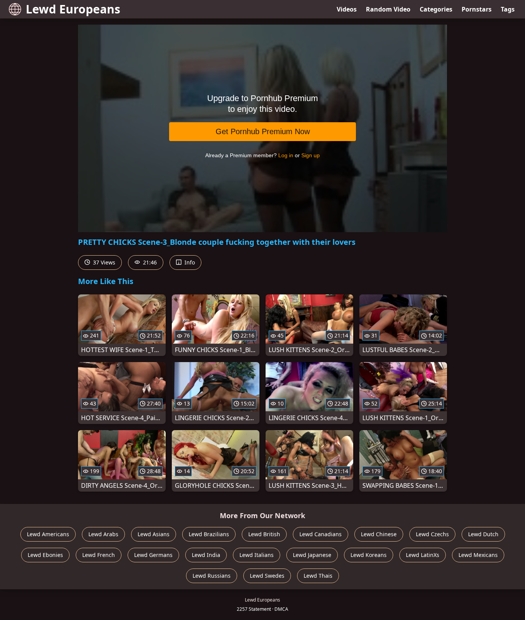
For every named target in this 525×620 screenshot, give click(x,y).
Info (189, 262)
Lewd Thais (318, 575)
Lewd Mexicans (478, 554)
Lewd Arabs (103, 534)
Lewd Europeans (73, 9)
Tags (508, 9)
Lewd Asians (153, 534)
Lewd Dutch (483, 534)
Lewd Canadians (320, 534)
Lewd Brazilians (209, 534)
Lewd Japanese (312, 554)
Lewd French (98, 554)
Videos (347, 9)
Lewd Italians (256, 554)
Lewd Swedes (267, 575)
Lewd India (206, 554)
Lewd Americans (48, 534)
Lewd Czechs (432, 534)
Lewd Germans (153, 554)
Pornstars (477, 9)
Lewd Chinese (379, 534)
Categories (436, 9)
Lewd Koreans (369, 554)
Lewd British (264, 534)
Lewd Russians (212, 575)
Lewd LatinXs (422, 554)
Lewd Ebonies (45, 554)
